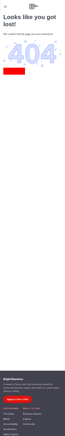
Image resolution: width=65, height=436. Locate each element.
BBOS (6, 419)
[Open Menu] (5, 6)
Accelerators (9, 429)
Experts (27, 419)
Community (29, 424)
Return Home (14, 71)
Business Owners (32, 414)
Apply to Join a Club (17, 399)
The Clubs (8, 414)
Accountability (10, 424)
